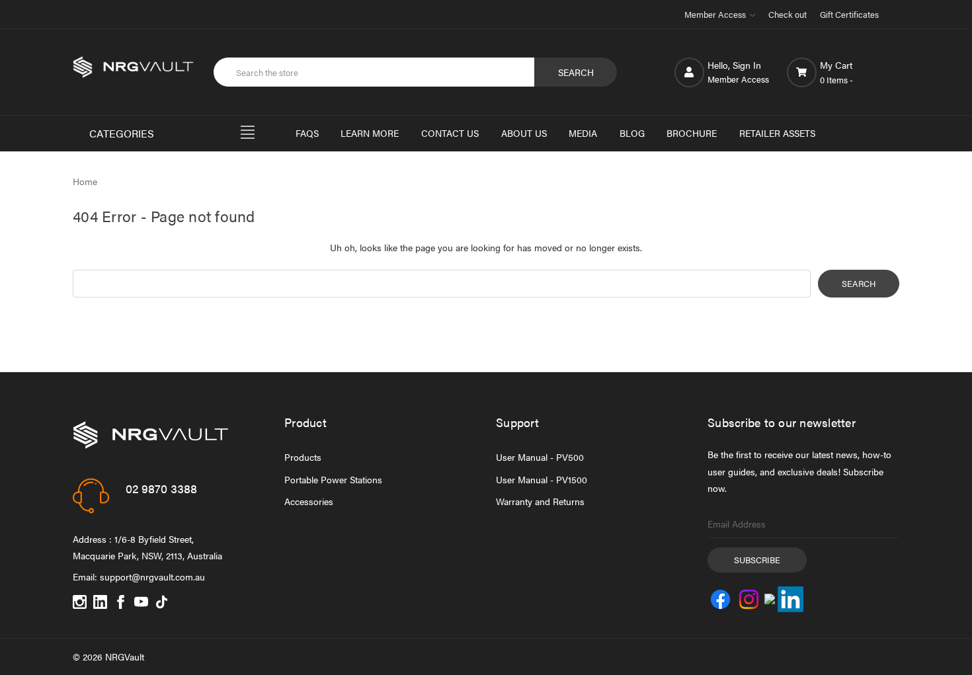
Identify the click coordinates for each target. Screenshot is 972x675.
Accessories (308, 501)
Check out (787, 14)
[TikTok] (162, 602)
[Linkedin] (100, 602)
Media (583, 132)
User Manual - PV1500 (541, 479)
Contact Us (450, 132)
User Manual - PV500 (540, 456)
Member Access (716, 14)
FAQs (307, 132)
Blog (632, 132)
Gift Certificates (849, 14)
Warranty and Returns (540, 501)
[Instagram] (80, 602)
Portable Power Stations (333, 479)
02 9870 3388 (161, 488)
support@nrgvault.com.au (152, 576)
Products (302, 456)
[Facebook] (121, 602)
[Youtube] (141, 602)
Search (576, 72)
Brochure (692, 132)
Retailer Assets (777, 132)
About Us (524, 132)
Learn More (370, 132)
